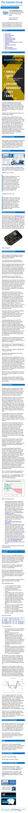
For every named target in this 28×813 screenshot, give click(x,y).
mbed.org (16, 218)
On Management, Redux (10, 39)
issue (8, 255)
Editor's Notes (8, 34)
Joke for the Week (9, 47)
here (10, 26)
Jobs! (6, 46)
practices (19, 471)
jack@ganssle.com (13, 19)
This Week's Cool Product (10, 44)
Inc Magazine (14, 540)
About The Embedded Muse (11, 48)
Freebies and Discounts (10, 38)
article (15, 119)
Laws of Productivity (16, 475)
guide (22, 723)
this (7, 247)
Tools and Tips (8, 36)
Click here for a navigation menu (9, 7)
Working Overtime (9, 40)
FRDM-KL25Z (18, 215)
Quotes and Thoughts (9, 35)
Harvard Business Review (17, 539)
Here (3, 170)
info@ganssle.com (15, 809)
